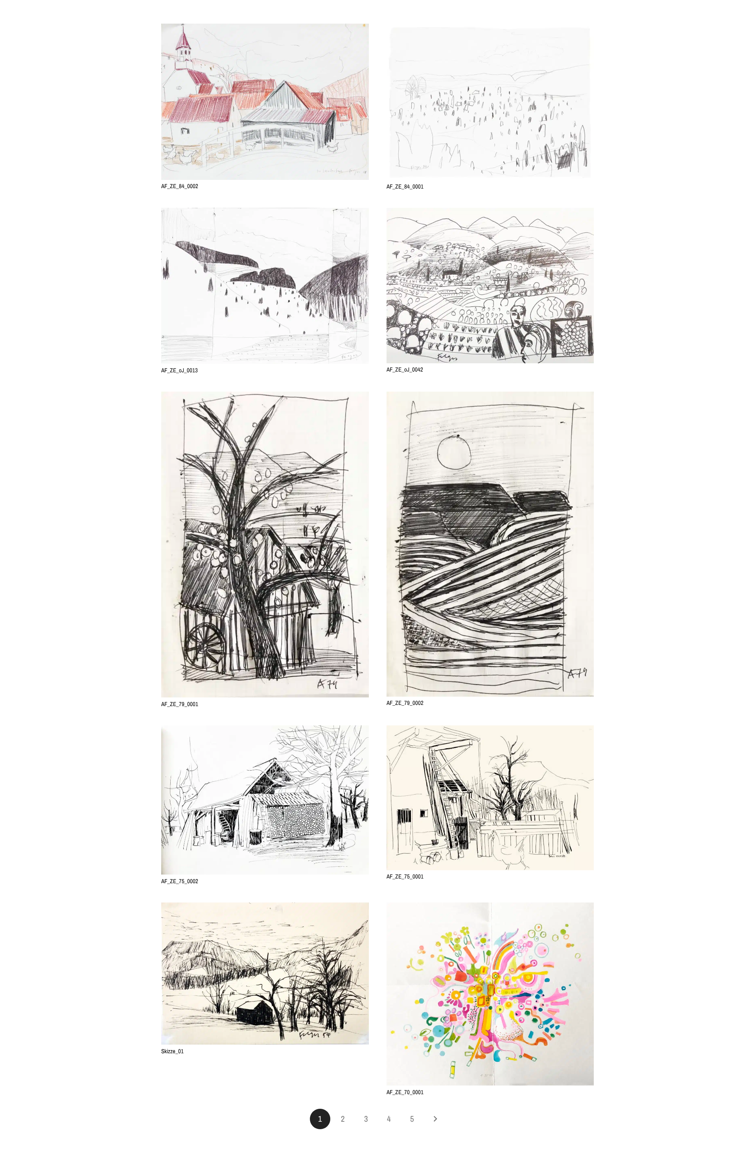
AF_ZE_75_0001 (405, 876)
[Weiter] (435, 1119)
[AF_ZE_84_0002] (265, 28)
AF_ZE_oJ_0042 (405, 369)
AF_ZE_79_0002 (405, 703)
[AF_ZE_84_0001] (490, 28)
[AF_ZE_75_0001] (490, 730)
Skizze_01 (172, 1051)
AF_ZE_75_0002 (179, 881)
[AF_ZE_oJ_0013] (265, 213)
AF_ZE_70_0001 (405, 1092)
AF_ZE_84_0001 (405, 186)
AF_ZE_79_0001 (179, 704)
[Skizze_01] (265, 907)
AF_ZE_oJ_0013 (179, 370)
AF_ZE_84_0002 (179, 186)
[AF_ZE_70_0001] (490, 907)
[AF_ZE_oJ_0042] (490, 213)
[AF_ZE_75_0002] (265, 730)
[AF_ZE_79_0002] (490, 396)
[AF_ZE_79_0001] (265, 396)
